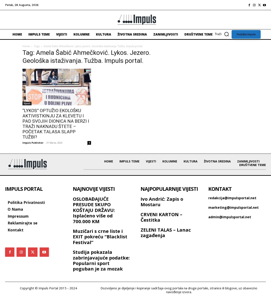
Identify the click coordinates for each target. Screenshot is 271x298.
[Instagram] (254, 5)
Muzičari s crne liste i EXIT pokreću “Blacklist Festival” (100, 236)
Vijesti (27, 103)
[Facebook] (249, 5)
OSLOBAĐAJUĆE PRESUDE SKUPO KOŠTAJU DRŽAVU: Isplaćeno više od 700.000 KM (94, 210)
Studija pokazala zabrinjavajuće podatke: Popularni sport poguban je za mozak (101, 260)
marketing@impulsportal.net (233, 207)
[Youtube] (264, 5)
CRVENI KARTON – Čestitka (161, 217)
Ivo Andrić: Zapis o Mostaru (162, 201)
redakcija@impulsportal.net (232, 198)
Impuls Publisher (32, 142)
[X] (259, 5)
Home (26, 46)
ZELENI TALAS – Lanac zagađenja (166, 232)
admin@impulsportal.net (229, 217)
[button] (223, 34)
